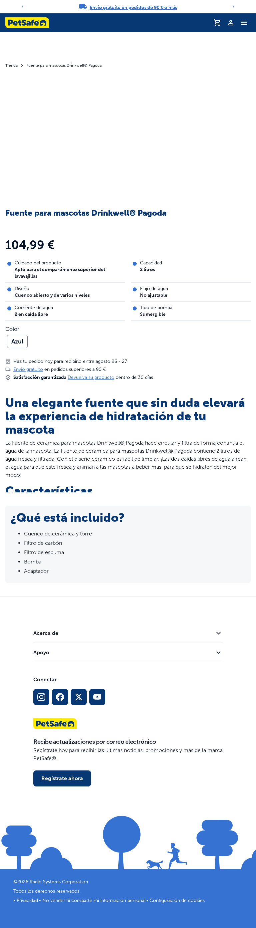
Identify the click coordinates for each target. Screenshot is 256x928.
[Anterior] (22, 6)
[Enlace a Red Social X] (79, 697)
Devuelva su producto (91, 377)
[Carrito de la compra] (217, 22)
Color (12, 329)
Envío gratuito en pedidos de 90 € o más (133, 7)
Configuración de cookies (177, 900)
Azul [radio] (17, 341)
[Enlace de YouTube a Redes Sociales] (97, 697)
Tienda (11, 65)
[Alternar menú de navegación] (244, 22)
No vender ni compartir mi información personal (93, 900)
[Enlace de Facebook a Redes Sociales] (60, 697)
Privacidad (27, 900)
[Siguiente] (233, 6)
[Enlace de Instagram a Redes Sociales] (41, 697)
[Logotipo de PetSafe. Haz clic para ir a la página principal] (27, 22)
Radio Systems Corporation (59, 882)
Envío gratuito (28, 369)
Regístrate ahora (62, 778)
